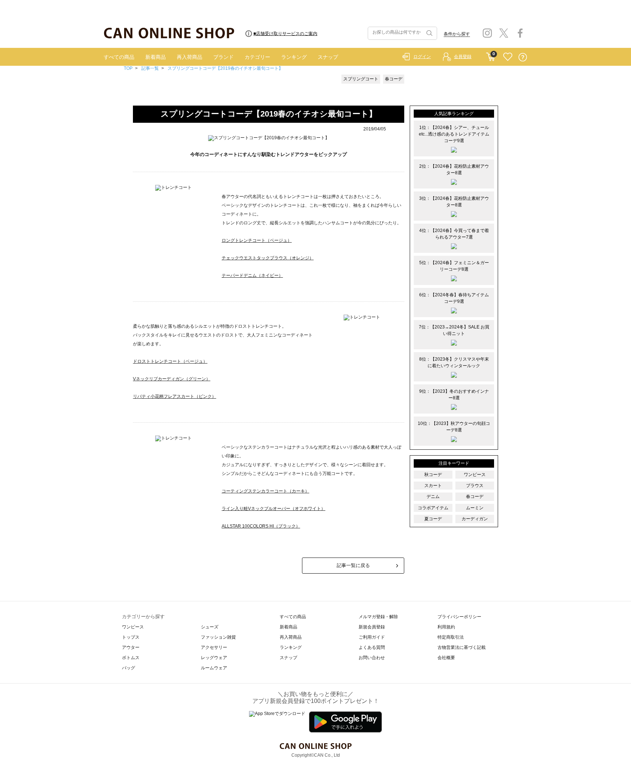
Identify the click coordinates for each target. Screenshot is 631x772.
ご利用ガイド (372, 637)
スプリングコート (360, 78)
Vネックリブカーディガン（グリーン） (171, 378)
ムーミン (474, 507)
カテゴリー (257, 57)
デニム (433, 496)
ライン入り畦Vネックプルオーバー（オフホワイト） (273, 508)
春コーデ (393, 78)
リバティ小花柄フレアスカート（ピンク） (174, 396)
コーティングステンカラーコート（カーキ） (265, 491)
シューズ (209, 627)
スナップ (328, 57)
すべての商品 (119, 57)
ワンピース (475, 474)
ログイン (422, 56)
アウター (130, 647)
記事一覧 (150, 68)
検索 (428, 33)
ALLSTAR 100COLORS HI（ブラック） (261, 526)
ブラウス (474, 485)
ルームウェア (214, 667)
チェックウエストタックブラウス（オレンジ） (268, 257)
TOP (128, 68)
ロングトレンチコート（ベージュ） (257, 240)
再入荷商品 (189, 57)
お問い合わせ (372, 657)
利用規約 (446, 627)
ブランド (223, 57)
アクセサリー (214, 647)
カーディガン (475, 518)
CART (490, 55)
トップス (130, 637)
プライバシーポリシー (459, 616)
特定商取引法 (450, 637)
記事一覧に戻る (353, 565)
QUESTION (523, 57)
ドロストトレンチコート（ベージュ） (170, 361)
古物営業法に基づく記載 (461, 647)
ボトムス (130, 657)
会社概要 (446, 657)
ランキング (294, 57)
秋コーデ (433, 474)
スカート (433, 485)
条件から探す (457, 34)
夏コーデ (433, 518)
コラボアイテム (433, 507)
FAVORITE (507, 57)
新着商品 (155, 57)
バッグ (128, 667)
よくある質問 (372, 647)
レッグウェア (214, 657)
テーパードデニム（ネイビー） (252, 275)
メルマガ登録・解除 (378, 616)
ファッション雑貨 (218, 637)
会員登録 (462, 56)
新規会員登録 (372, 627)
